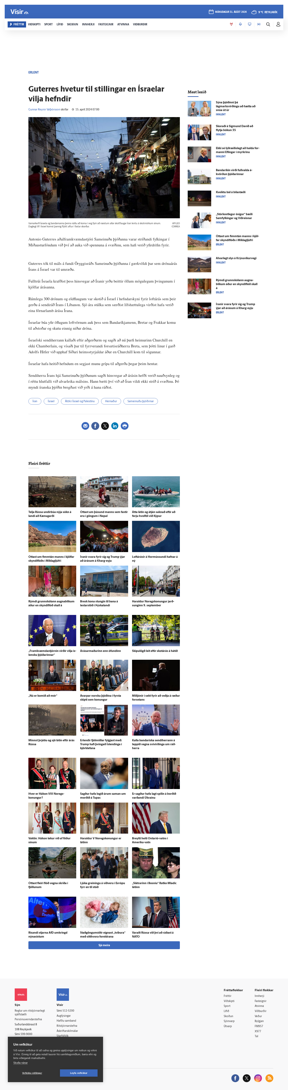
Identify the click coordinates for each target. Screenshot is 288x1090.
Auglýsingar (64, 1016)
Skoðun (228, 1016)
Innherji (259, 996)
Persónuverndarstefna (28, 1019)
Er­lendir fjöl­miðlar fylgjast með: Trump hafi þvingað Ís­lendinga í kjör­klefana (101, 744)
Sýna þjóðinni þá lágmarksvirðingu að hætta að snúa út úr (235, 106)
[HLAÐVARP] (240, 24)
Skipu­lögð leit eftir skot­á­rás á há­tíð (155, 651)
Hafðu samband (66, 1020)
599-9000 (26, 1034)
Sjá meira (104, 945)
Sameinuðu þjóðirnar (141, 401)
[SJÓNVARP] (249, 24)
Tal (256, 1036)
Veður (258, 1016)
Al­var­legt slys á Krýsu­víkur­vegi (236, 258)
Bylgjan (259, 1021)
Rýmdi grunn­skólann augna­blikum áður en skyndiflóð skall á (236, 284)
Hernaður (111, 401)
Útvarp (228, 1026)
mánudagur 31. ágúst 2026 (231, 12)
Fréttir (227, 996)
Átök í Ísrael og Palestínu (80, 401)
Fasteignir (260, 1001)
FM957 (259, 1026)
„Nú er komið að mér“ (42, 696)
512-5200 (68, 1010)
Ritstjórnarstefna (67, 1026)
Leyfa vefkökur (79, 1073)
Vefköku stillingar (32, 1073)
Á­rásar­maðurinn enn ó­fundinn (100, 651)
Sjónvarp (229, 1021)
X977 (258, 1031)
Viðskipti (229, 1001)
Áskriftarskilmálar (67, 1031)
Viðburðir (260, 1011)
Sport (227, 1006)
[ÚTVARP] (258, 24)
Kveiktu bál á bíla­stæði (230, 192)
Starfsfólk (62, 1036)
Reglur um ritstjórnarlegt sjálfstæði (30, 1012)
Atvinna (259, 1006)
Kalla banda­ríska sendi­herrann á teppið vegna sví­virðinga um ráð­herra (154, 744)
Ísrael (51, 401)
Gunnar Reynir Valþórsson (44, 109)
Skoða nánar (20, 1062)
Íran (35, 401)
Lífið (226, 1011)
